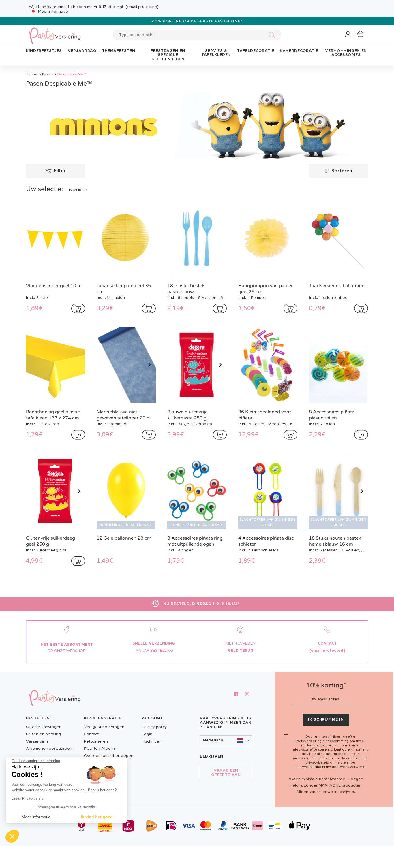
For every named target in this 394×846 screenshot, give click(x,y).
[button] (348, 34)
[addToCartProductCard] (78, 308)
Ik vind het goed (97, 817)
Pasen (47, 74)
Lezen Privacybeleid (28, 798)
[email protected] (142, 7)
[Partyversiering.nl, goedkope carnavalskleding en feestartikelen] (55, 32)
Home (32, 74)
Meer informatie (53, 12)
